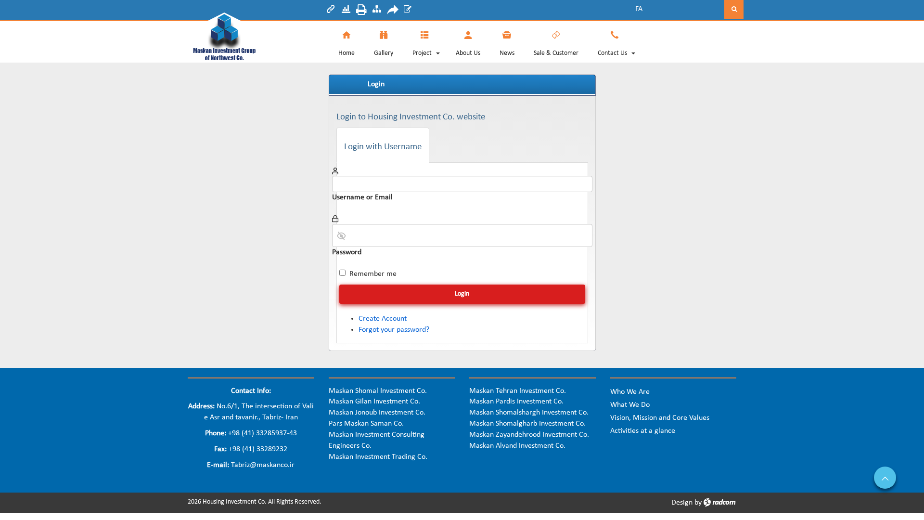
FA (638, 9)
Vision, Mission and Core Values (659, 418)
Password (346, 252)
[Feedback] (407, 10)
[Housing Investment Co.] (250, 35)
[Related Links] (330, 10)
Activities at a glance (642, 431)
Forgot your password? (394, 330)
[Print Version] (361, 11)
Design (682, 503)
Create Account (383, 319)
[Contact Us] (612, 41)
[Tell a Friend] (392, 11)
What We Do (630, 405)
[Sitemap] (376, 10)
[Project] (422, 41)
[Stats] (346, 10)
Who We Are (630, 392)
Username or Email (362, 197)
